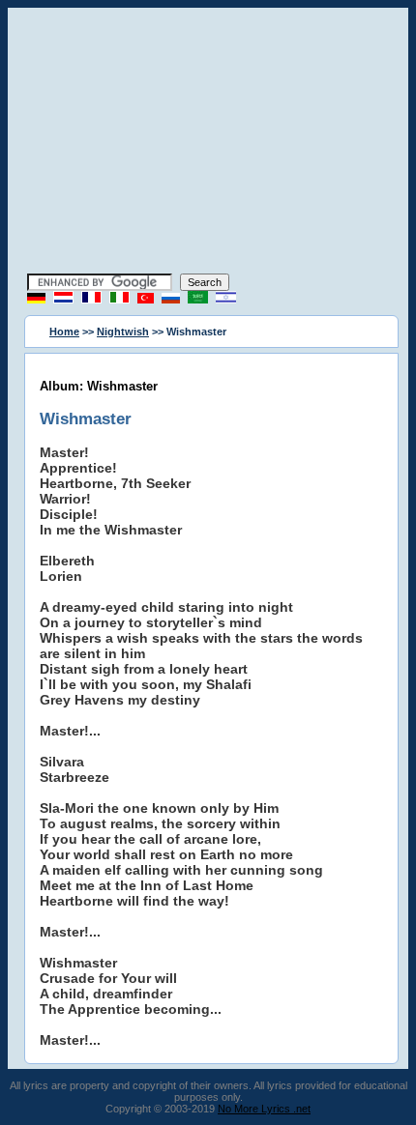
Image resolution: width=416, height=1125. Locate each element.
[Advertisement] (208, 143)
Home (64, 331)
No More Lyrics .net (264, 1108)
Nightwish (123, 331)
